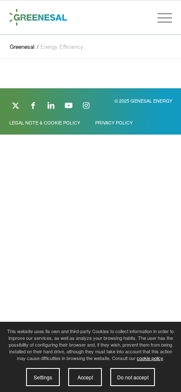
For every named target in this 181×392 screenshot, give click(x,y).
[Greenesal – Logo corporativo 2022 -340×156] (74, 17)
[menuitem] (160, 17)
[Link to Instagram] (86, 104)
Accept (85, 377)
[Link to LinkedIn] (51, 104)
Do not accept (133, 377)
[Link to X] (15, 104)
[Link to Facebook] (33, 104)
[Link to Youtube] (68, 104)
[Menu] (160, 17)
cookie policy (150, 358)
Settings (43, 377)
